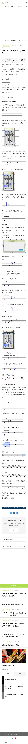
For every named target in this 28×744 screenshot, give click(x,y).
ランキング (19, 6)
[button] (2, 7)
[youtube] (15, 738)
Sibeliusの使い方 (9, 539)
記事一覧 (13, 6)
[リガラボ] (7, 2)
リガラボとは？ (14, 734)
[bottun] (26, 2)
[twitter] (12, 738)
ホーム (7, 734)
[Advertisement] (14, 23)
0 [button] (14, 530)
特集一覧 (7, 6)
